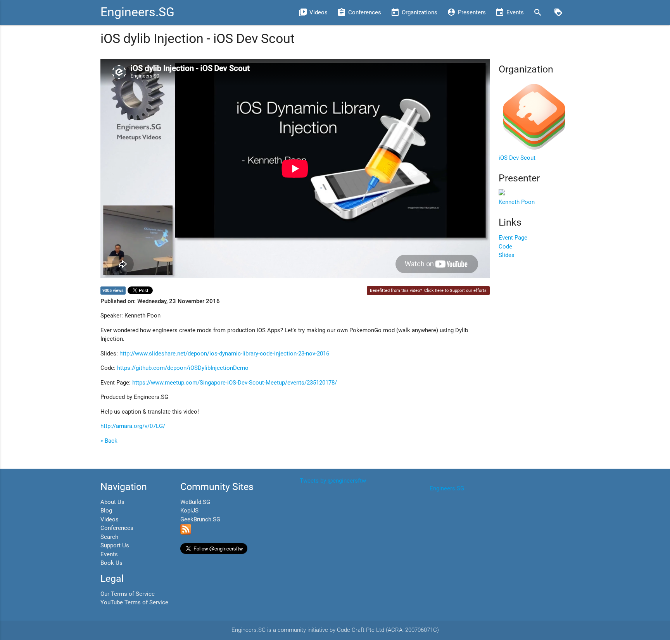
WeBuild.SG (195, 502)
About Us (112, 502)
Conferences (116, 527)
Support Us (114, 545)
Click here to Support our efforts (455, 290)
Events (109, 554)
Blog (106, 510)
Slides (507, 255)
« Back (108, 440)
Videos (109, 519)
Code (505, 246)
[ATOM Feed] (185, 532)
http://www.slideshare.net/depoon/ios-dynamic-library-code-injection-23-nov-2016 (224, 353)
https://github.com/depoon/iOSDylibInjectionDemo (183, 367)
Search (109, 536)
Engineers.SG (137, 12)
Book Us (111, 562)
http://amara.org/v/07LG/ (132, 426)
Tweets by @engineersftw (333, 480)
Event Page (513, 237)
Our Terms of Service (127, 593)
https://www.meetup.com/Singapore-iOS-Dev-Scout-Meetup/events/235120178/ (234, 382)
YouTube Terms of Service (134, 602)
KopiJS (189, 510)
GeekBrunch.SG (200, 519)
